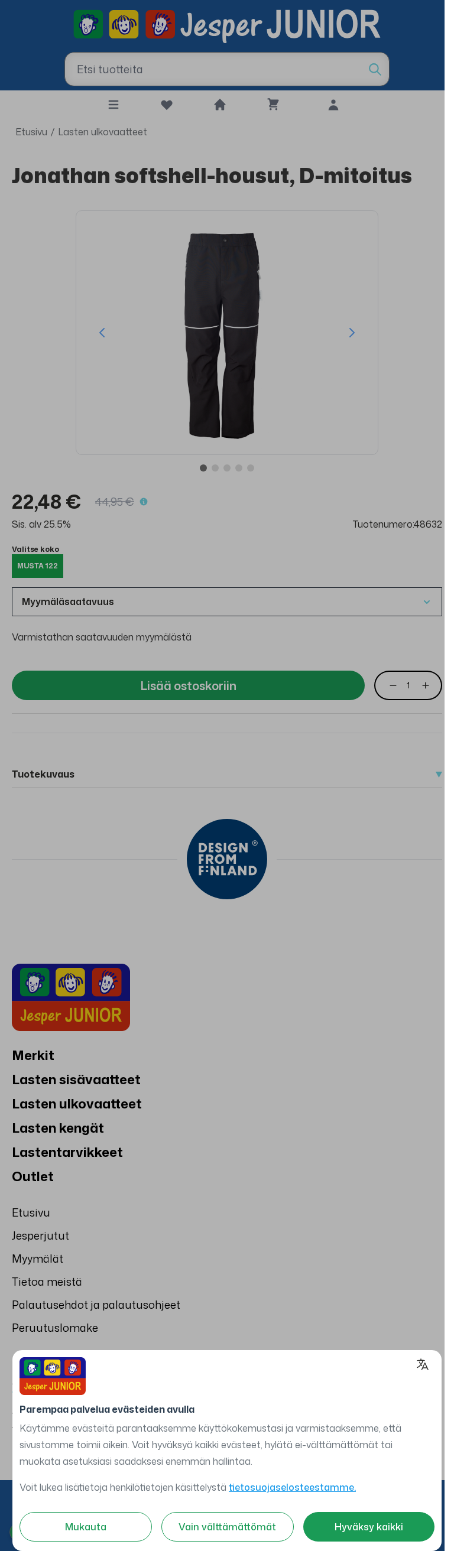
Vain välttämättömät (227, 1526)
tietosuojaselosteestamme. (292, 1487)
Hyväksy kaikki (369, 1526)
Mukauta (85, 1526)
